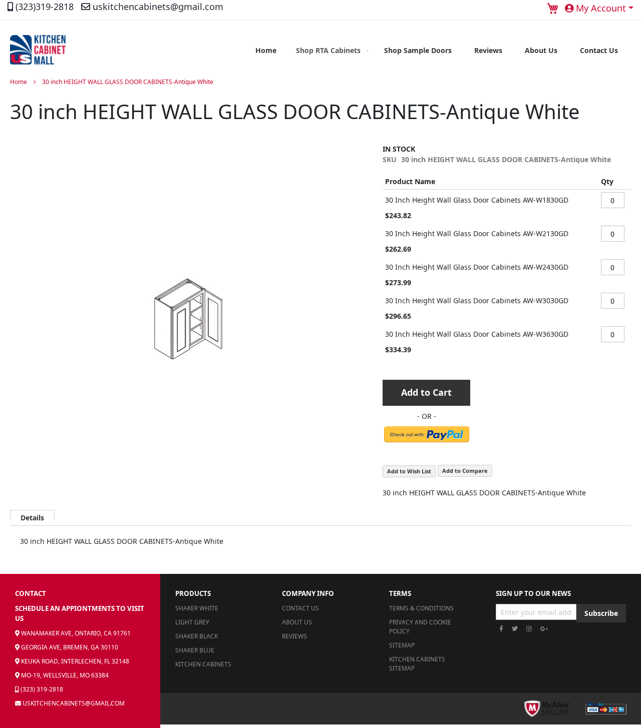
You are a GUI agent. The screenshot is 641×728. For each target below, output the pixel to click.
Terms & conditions (421, 608)
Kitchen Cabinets (203, 664)
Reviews (294, 636)
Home (18, 82)
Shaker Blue (194, 650)
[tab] (32, 515)
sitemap (402, 645)
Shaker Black (196, 636)
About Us (297, 622)
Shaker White (196, 608)
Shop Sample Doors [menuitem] (418, 50)
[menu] (436, 50)
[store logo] (38, 50)
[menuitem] (330, 50)
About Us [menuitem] (541, 50)
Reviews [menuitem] (488, 50)
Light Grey (192, 622)
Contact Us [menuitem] (599, 50)
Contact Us (300, 608)
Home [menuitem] (265, 50)
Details (32, 516)
